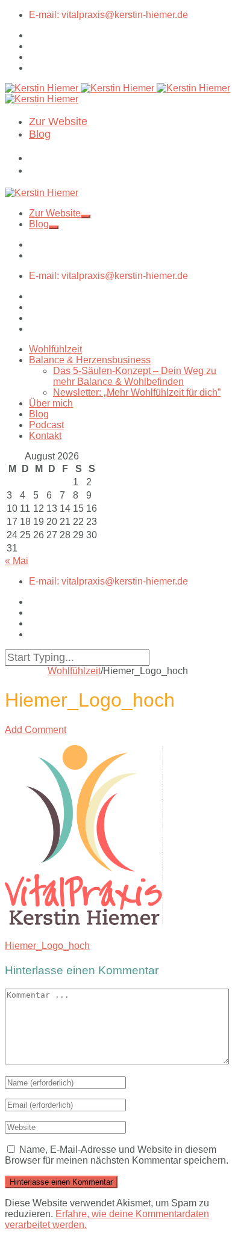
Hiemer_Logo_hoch (47, 946)
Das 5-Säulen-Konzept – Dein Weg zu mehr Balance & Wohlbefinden (134, 376)
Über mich (51, 403)
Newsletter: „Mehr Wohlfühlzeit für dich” (137, 392)
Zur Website (58, 121)
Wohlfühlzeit (55, 349)
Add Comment (35, 730)
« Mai (16, 561)
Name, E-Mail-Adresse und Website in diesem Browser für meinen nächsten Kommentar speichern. (116, 1154)
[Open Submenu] (85, 216)
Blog (40, 134)
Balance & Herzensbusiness (90, 360)
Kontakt (45, 436)
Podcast (46, 425)
